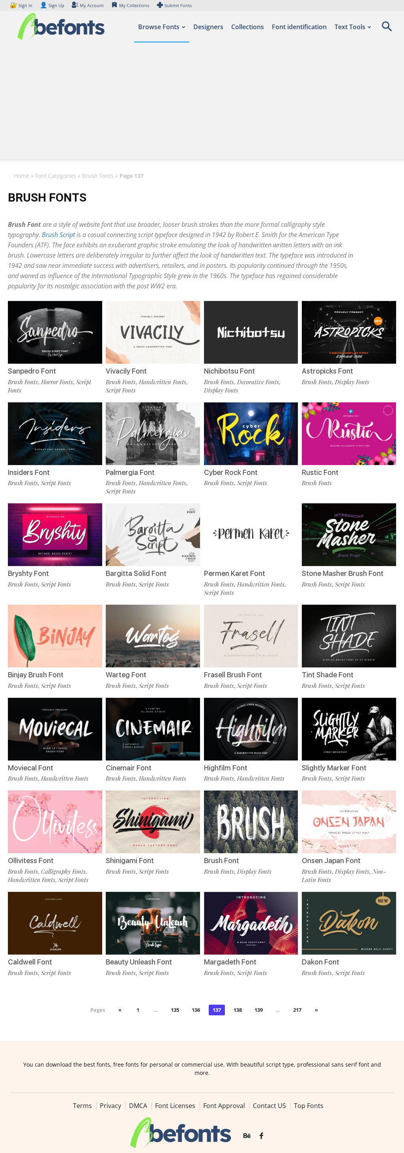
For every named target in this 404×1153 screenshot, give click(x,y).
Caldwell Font (30, 962)
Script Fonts (121, 390)
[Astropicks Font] (349, 332)
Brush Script (58, 234)
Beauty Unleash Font (139, 962)
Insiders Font (29, 472)
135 (175, 1009)
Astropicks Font (327, 371)
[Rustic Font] (349, 433)
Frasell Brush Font (233, 675)
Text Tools (350, 26)
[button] (386, 29)
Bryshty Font (28, 573)
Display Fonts (221, 390)
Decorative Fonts (258, 382)
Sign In (22, 5)
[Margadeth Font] (251, 923)
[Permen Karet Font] (251, 534)
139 (258, 1009)
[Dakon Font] (349, 923)
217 (297, 1009)
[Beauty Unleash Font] (153, 923)
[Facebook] (261, 1136)
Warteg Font (126, 675)
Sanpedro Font (32, 371)
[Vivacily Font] (153, 332)
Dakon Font (320, 962)
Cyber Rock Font (231, 472)
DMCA (138, 1105)
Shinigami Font (130, 860)
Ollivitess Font (31, 860)
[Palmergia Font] (153, 433)
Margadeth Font (230, 962)
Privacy (110, 1105)
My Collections (134, 5)
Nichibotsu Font (229, 371)
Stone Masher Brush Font (342, 573)
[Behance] (247, 1136)
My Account (92, 5)
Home (21, 175)
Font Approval (224, 1105)
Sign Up (52, 5)
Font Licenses (175, 1105)
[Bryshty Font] (55, 534)
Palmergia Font (130, 472)
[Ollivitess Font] (55, 821)
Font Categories (55, 175)
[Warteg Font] (153, 636)
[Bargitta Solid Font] (153, 534)
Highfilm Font (225, 768)
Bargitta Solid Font (136, 573)
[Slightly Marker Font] (349, 729)
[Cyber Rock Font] (251, 433)
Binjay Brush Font (36, 675)
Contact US (269, 1105)
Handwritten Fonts (162, 382)
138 (238, 1009)
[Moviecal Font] (55, 729)
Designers (208, 26)
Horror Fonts (57, 382)
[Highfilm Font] (251, 729)
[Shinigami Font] (153, 821)
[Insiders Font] (55, 433)
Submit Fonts (178, 5)
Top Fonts (309, 1105)
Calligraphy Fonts (63, 871)
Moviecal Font (30, 768)
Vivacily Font (126, 371)
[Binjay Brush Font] (55, 636)
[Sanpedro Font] (55, 332)
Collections (247, 26)
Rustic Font (320, 472)
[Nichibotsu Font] (251, 332)
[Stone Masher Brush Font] (349, 534)
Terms (82, 1105)
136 (196, 1009)
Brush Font (221, 860)
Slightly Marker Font (334, 768)
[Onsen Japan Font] (349, 821)
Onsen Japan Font (331, 860)
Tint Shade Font (328, 675)
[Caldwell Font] (55, 923)
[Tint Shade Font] (349, 636)
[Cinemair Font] (153, 729)
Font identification (299, 26)
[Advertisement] (202, 104)
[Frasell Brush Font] (251, 636)
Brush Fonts (98, 175)
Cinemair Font (129, 768)
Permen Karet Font (234, 573)
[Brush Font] (251, 821)
